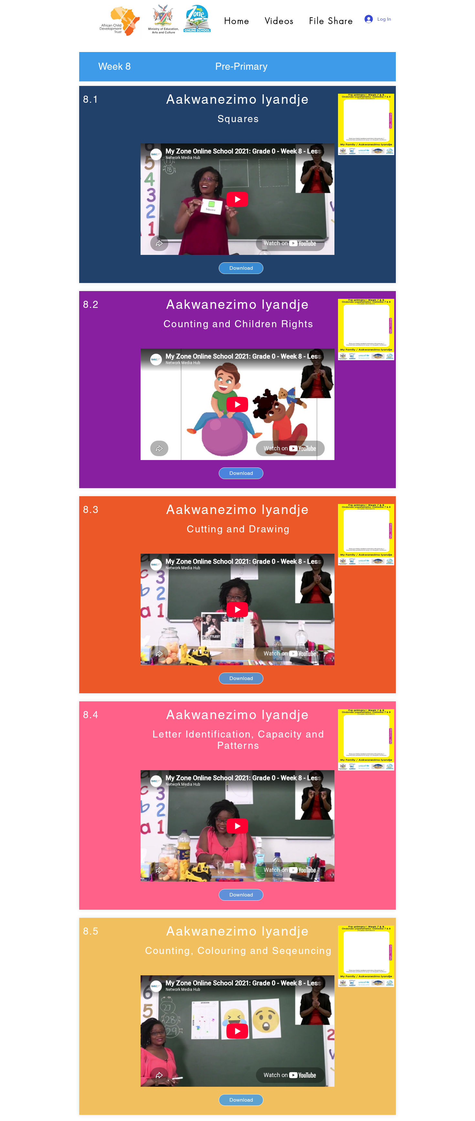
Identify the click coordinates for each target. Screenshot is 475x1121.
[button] (114, 66)
